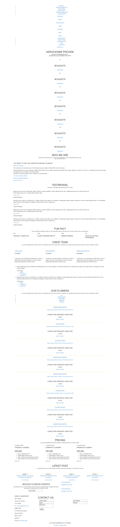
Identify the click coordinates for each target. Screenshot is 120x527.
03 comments (48, 480)
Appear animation (61, 7)
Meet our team (18, 166)
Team (60, 26)
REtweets (23, 274)
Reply (22, 272)
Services (60, 16)
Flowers (60, 29)
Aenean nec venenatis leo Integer (48, 476)
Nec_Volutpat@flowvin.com (22, 506)
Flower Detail (61, 41)
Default (61, 6)
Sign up (17, 461)
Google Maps (23, 520)
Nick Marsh (50, 251)
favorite (22, 275)
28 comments (94, 480)
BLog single (61, 38)
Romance (62, 300)
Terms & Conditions (60, 525)
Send (41, 509)
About (60, 19)
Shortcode (61, 40)
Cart (61, 43)
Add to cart (60, 319)
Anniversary (62, 297)
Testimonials (60, 23)
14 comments (71, 480)
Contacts (60, 47)
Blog (60, 32)
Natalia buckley (83, 251)
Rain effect (61, 10)
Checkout (62, 45)
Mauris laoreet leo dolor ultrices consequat (25, 476)
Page (60, 36)
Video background (62, 12)
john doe (16, 204)
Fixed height (62, 14)
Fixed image (61, 9)
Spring (62, 302)
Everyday (62, 299)
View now (60, 70)
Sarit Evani (16, 195)
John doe (18, 251)
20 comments (25, 480)
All (62, 295)
